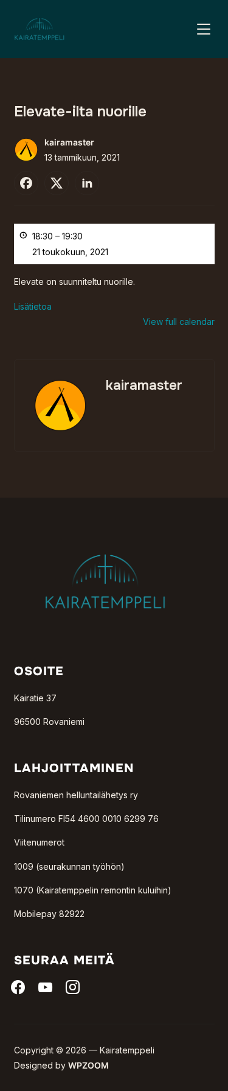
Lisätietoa (33, 306)
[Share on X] (56, 183)
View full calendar (179, 321)
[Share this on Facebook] (26, 183)
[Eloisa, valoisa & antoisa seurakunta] (105, 534)
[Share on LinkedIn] (87, 183)
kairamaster (69, 142)
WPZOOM (88, 1065)
